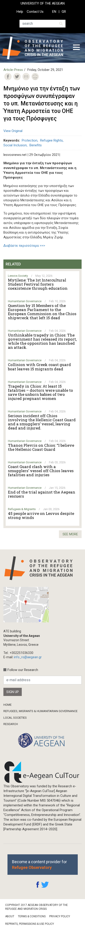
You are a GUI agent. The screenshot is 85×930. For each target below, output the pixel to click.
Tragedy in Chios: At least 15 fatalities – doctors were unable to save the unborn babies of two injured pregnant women (40, 392)
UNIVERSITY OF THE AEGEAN (43, 3)
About (9, 916)
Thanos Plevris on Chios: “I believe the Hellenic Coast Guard (41, 447)
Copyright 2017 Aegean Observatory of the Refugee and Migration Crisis (36, 906)
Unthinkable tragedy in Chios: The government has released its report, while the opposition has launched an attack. (42, 341)
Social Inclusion (15, 145)
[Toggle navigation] (76, 47)
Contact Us (35, 12)
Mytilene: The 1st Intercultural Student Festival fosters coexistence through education (38, 284)
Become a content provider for (39, 864)
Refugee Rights (51, 140)
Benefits (35, 145)
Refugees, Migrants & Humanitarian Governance (40, 711)
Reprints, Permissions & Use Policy (29, 923)
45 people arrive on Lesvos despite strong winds (41, 515)
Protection (29, 140)
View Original (12, 131)
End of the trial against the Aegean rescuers (41, 494)
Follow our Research (22, 670)
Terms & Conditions (32, 916)
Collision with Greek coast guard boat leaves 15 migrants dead (39, 367)
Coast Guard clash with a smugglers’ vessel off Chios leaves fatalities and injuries (41, 471)
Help (20, 12)
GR (64, 12)
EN (54, 12)
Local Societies (15, 717)
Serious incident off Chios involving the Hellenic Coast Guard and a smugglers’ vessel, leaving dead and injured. (42, 422)
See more (70, 534)
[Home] (34, 48)
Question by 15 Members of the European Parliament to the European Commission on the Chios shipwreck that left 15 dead (42, 312)
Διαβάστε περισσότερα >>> (24, 246)
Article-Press (13, 70)
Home (7, 704)
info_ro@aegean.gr (28, 657)
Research (10, 724)
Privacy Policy (59, 916)
